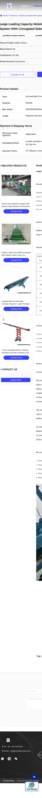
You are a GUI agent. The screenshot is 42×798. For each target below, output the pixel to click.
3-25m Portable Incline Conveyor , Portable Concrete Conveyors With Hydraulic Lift (16, 352)
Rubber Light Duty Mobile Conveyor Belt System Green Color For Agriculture (16, 255)
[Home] (9, 6)
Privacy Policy (8, 781)
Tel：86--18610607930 (13, 746)
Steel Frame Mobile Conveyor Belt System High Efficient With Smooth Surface (16, 206)
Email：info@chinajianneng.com (17, 751)
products (13, 16)
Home (25, 6)
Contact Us (16, 75)
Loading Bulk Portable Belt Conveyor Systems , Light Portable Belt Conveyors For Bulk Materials (16, 304)
